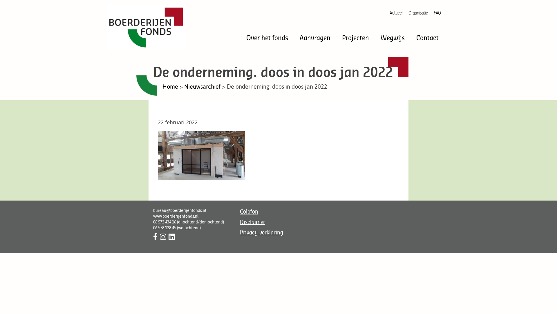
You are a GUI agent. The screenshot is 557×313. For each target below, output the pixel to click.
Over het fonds (267, 37)
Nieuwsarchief (202, 86)
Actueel (396, 13)
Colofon (249, 211)
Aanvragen (315, 37)
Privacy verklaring (261, 232)
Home (170, 86)
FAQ (437, 13)
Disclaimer (252, 222)
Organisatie (418, 13)
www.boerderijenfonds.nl (175, 216)
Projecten (355, 37)
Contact (427, 37)
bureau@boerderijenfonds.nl (179, 210)
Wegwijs (393, 37)
